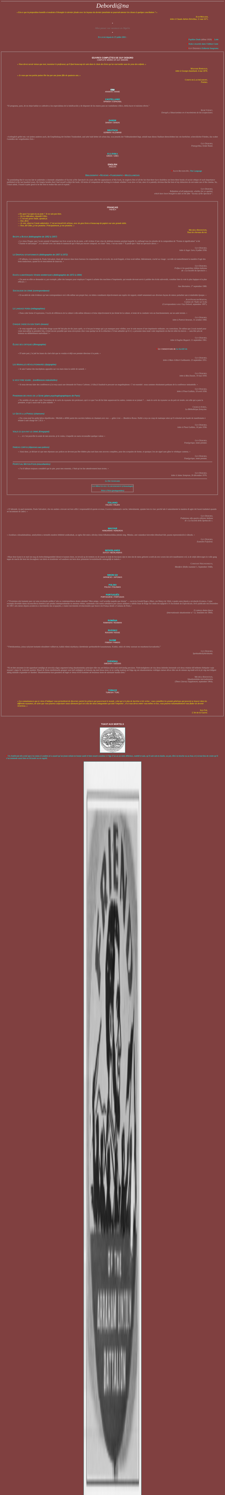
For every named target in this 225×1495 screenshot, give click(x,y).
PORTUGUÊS (112, 595)
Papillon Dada (181, 39)
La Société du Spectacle (173, 349)
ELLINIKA (112, 154)
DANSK (112, 120)
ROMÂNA (112, 620)
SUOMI (112, 640)
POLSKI (112, 585)
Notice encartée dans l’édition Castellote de (193, 44)
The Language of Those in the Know (192, 171)
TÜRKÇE (112, 690)
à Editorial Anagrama (196, 48)
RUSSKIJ (112, 630)
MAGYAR (112, 528)
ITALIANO (112, 503)
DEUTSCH (112, 130)
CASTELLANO (112, 99)
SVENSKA (112, 661)
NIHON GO (112, 575)
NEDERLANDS (112, 550)
